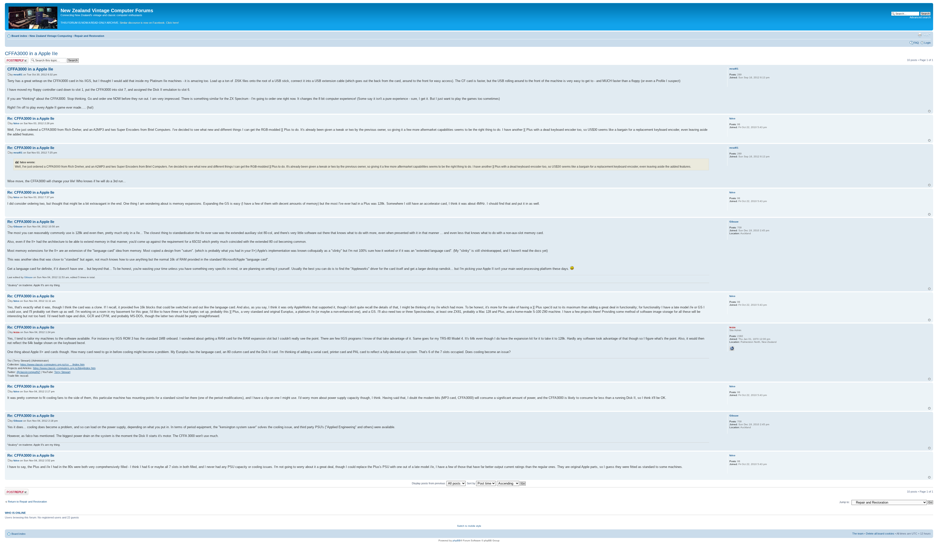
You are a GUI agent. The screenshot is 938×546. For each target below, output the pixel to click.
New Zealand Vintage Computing (51, 35)
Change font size (927, 35)
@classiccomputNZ (28, 372)
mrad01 (17, 74)
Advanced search (920, 17)
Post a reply (12, 58)
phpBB (456, 540)
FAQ (916, 42)
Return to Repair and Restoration (27, 501)
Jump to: (844, 502)
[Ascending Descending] (511, 483)
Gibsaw (17, 226)
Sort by (471, 483)
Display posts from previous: (429, 483)
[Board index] (33, 16)
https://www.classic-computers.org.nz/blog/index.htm (64, 368)
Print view (919, 35)
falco (16, 123)
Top (929, 111)
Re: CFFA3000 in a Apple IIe (30, 118)
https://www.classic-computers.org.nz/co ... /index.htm (52, 364)
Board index (19, 35)
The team (857, 533)
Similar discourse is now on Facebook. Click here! (149, 22)
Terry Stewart (62, 372)
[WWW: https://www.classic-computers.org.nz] (731, 348)
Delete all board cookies (880, 533)
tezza (16, 332)
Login (927, 42)
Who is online (15, 512)
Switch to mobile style (469, 526)
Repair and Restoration (89, 35)
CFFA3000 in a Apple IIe (31, 53)
